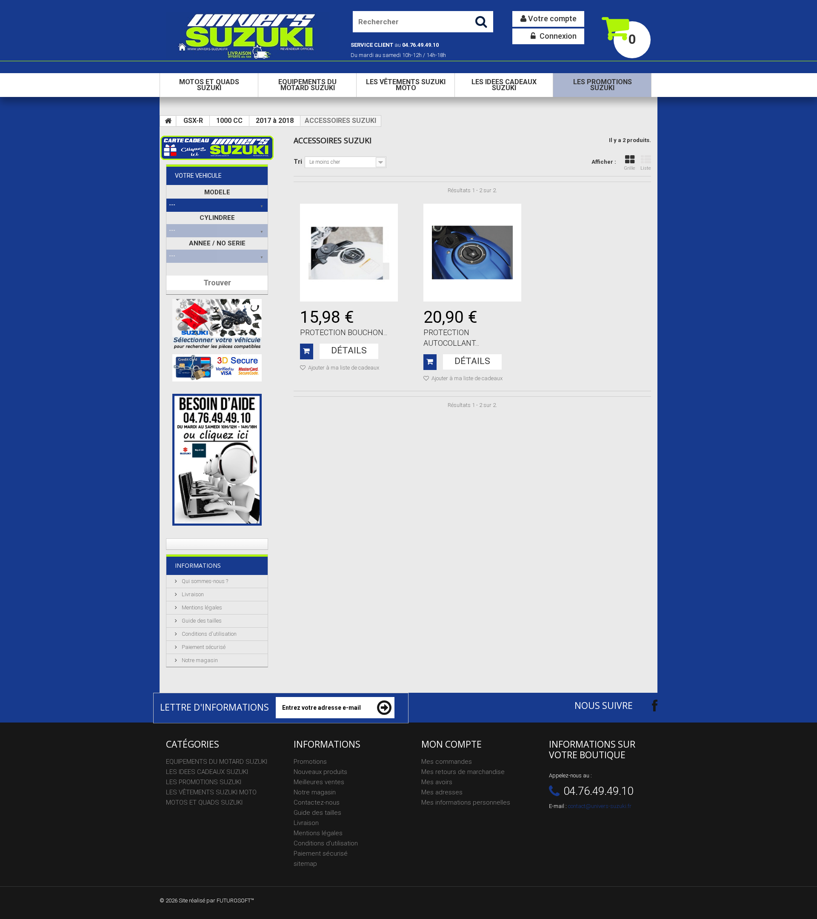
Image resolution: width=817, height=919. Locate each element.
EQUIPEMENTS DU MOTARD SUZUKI (307, 85)
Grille (629, 168)
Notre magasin (199, 660)
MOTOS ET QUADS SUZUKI (209, 85)
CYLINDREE (217, 218)
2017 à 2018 (275, 121)
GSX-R (193, 121)
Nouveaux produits (320, 772)
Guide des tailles (201, 620)
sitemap (305, 864)
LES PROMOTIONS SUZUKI (602, 85)
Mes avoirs (436, 782)
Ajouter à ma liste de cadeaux (343, 367)
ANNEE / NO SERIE (217, 243)
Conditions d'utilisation (208, 634)
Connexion (557, 35)
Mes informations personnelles (465, 802)
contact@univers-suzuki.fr (599, 806)
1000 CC (229, 121)
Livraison (192, 594)
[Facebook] (647, 705)
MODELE (217, 192)
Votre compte (551, 18)
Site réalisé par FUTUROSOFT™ (216, 900)
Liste (645, 168)
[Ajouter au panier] (306, 351)
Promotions (310, 761)
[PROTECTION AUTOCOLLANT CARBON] (472, 253)
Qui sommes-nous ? (204, 581)
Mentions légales (201, 607)
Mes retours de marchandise (463, 772)
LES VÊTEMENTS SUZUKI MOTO (406, 85)
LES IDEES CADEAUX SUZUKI (504, 85)
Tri (298, 161)
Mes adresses (442, 792)
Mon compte (451, 744)
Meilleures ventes (319, 782)
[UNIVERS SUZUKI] (247, 35)
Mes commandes (446, 761)
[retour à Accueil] (168, 121)
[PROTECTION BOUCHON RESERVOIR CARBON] (349, 253)
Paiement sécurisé (203, 647)
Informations (198, 565)
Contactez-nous (317, 802)
